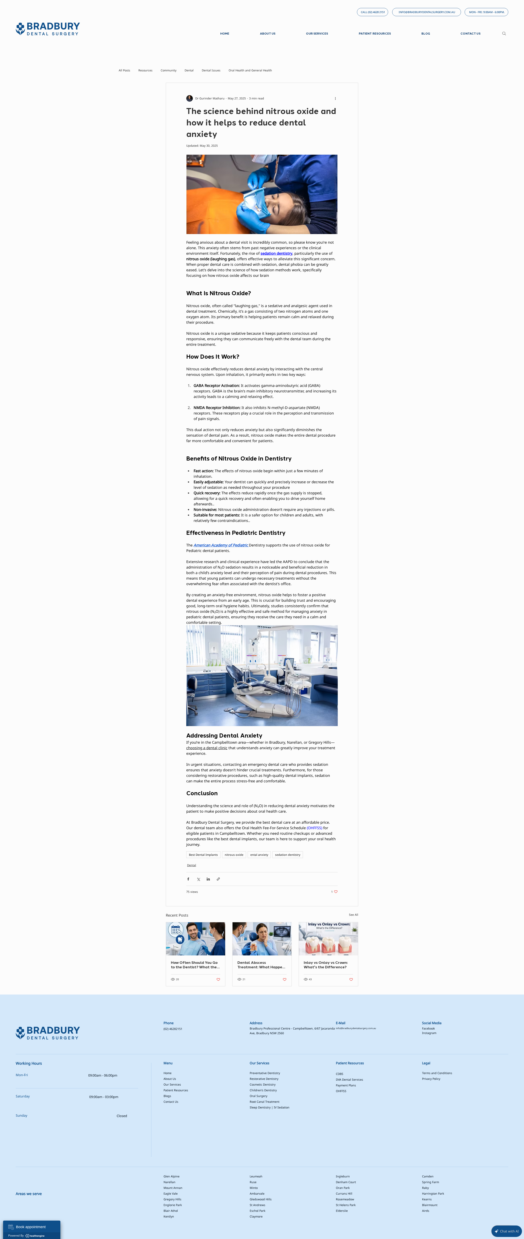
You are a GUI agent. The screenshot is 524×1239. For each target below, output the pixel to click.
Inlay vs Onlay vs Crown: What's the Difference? (326, 964)
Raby (425, 1188)
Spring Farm (430, 1182)
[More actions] (335, 98)
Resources (145, 70)
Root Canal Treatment (264, 1102)
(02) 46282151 (173, 1029)
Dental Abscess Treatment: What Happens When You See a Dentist (261, 964)
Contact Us (171, 1102)
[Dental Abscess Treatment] (262, 938)
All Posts (124, 70)
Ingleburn (343, 1176)
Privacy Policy (431, 1079)
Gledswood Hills (261, 1199)
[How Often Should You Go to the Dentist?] (195, 938)
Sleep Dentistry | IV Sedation (269, 1107)
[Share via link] (218, 879)
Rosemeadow (345, 1199)
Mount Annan (173, 1188)
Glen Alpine (172, 1176)
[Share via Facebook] (188, 879)
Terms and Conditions (437, 1073)
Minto (254, 1188)
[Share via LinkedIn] (208, 879)
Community (168, 70)
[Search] (504, 33)
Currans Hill (344, 1193)
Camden (428, 1176)
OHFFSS (341, 1091)
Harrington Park (433, 1193)
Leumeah (256, 1176)
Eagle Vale (171, 1193)
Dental (189, 70)
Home (168, 1073)
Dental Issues (211, 70)
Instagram (429, 1033)
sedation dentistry (287, 855)
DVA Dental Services (349, 1079)
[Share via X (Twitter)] (198, 879)
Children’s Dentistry (263, 1090)
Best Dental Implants (203, 855)
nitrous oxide (234, 855)
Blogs (167, 1096)
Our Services (173, 1084)
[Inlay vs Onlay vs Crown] (328, 938)
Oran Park (343, 1188)
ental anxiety (259, 855)
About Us (170, 1079)
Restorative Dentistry (264, 1079)
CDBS (339, 1074)
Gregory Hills (172, 1199)
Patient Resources (176, 1090)
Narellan (169, 1182)
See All (353, 915)
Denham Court (346, 1182)
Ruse (253, 1182)
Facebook (428, 1028)
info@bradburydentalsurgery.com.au (356, 1028)
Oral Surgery (258, 1096)
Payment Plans (346, 1085)
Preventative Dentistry (265, 1073)
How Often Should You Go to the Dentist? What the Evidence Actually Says (194, 964)
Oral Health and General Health (250, 70)
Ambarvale (257, 1193)
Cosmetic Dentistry (263, 1084)
